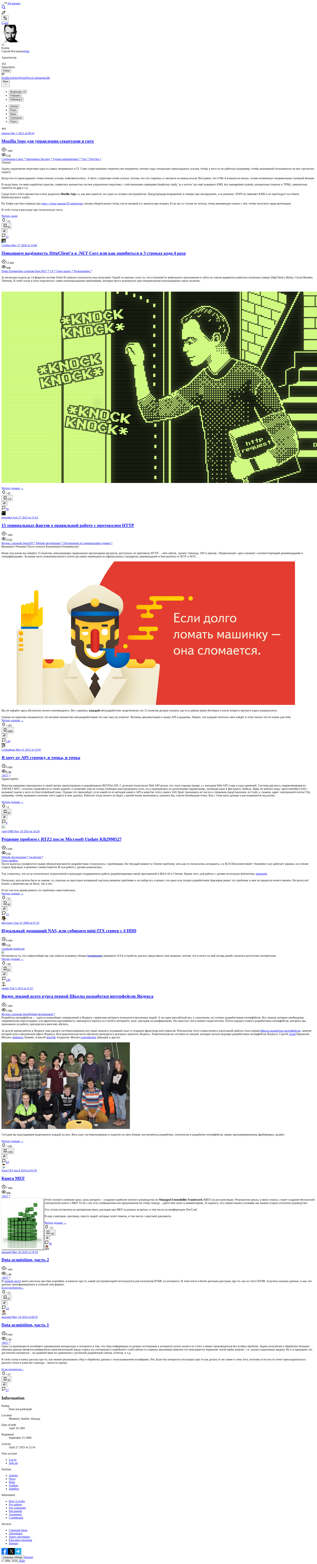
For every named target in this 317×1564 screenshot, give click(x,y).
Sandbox (14, 1488)
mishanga (17, 1037)
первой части (12, 1281)
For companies (17, 1507)
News (29, 77)
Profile (5, 77)
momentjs (261, 873)
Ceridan (6, 245)
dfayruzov (7, 922)
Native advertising (19, 1536)
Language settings (12, 1557)
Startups (13, 1543)
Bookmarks (18, 91)
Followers (15, 95)
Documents (15, 1511)
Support (28, 1557)
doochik (51, 1037)
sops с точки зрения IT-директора (62, 203)
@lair (26, 51)
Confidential (16, 1517)
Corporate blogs (18, 1530)
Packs (13, 121)
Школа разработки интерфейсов (280, 1030)
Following (16, 99)
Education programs (20, 1540)
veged (292, 1034)
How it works (17, 1501)
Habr (21, 1560)
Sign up (13, 1463)
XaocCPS (7, 1170)
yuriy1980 (7, 831)
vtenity (5, 988)
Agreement (15, 1514)
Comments (41, 77)
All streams (13, 3)
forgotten (6, 517)
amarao (5, 133)
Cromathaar (8, 749)
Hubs (12, 1482)
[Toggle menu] (2, 4)
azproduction (88, 1037)
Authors (13, 1485)
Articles (14, 77)
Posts (23, 77)
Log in (13, 1459)
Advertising (15, 1533)
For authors (15, 1504)
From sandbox (9, 860)
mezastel (6, 1252)
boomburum (94, 955)
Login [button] (4, 23)
